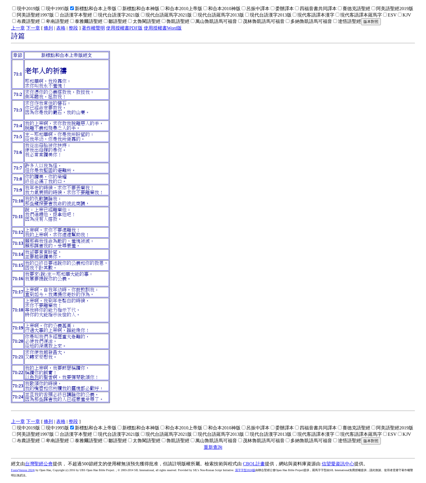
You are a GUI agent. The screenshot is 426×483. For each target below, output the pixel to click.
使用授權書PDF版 (124, 27)
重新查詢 (213, 447)
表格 (60, 27)
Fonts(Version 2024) (23, 470)
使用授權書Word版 (163, 27)
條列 (48, 27)
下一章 (33, 27)
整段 (73, 27)
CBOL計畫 (254, 463)
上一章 (18, 27)
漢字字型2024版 (245, 470)
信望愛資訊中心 (338, 463)
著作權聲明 (93, 27)
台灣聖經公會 (39, 463)
